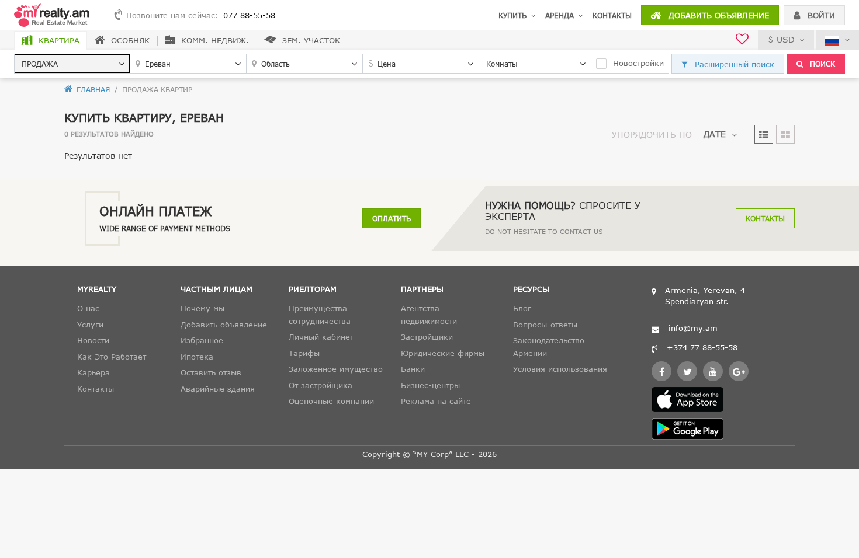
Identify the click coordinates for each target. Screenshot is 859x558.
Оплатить (391, 218)
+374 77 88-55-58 (702, 347)
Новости (93, 340)
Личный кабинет (321, 336)
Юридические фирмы (442, 353)
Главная (92, 89)
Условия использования (560, 369)
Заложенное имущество (336, 369)
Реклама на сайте (436, 401)
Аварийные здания (218, 388)
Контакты (612, 15)
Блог (522, 308)
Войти (820, 15)
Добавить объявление (717, 15)
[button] (72, 64)
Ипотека (197, 356)
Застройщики (427, 336)
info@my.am (693, 328)
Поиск (821, 64)
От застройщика (320, 385)
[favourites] (742, 41)
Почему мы (202, 308)
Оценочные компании (331, 401)
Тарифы (304, 353)
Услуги (90, 324)
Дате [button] (715, 134)
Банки (413, 369)
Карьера (93, 372)
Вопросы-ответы (545, 324)
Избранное (202, 340)
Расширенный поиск (733, 64)
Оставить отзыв (211, 372)
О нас (88, 308)
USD (786, 39)
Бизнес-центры (430, 385)
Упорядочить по (652, 135)
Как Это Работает (111, 356)
